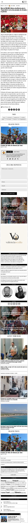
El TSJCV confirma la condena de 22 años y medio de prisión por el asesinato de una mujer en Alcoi (12, 361)
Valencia (18, 492)
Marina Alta (6, 488)
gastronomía (17, 484)
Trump (11, 492)
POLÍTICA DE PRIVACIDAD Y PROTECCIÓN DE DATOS (12, 462)
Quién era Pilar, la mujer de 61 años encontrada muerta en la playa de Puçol (14, 367)
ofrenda (23, 117)
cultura (23, 483)
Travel (8, 492)
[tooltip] (9, 110)
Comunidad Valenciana (10, 483)
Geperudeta (10, 117)
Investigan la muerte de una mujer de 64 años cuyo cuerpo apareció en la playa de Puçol (14, 427)
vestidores (8, 119)
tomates (21, 490)
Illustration (16, 486)
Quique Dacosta (16, 490)
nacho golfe (19, 488)
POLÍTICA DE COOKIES (6, 460)
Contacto (3, 464)
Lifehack (23, 486)
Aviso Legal (3, 458)
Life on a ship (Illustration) (9, 506)
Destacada (11, 373)
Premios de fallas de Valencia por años (12, 145)
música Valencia (15, 488)
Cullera (21, 482)
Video (25, 492)
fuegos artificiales (12, 484)
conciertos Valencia (17, 482)
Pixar (3, 490)
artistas (11, 481)
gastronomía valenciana (23, 484)
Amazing (3, 480)
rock (19, 490)
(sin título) (3, 274)
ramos (3, 119)
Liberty (19, 486)
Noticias (18, 5)
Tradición (3, 493)
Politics (8, 490)
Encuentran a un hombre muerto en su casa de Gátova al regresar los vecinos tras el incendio (13, 399)
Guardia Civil (3, 486)
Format (8, 484)
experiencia (3, 484)
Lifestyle (2, 488)
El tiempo (15, 373)
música (11, 488)
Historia (13, 486)
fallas (4, 117)
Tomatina (23, 490)
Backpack (15, 480)
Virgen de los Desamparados (19, 119)
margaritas (16, 117)
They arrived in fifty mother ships (11, 503)
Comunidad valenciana (5, 363)
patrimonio (22, 488)
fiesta (5, 484)
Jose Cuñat (13, 5)
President (12, 490)
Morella (9, 488)
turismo (13, 492)
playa (5, 490)
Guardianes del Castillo (8, 486)
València (22, 492)
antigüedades (8, 481)
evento (25, 482)
